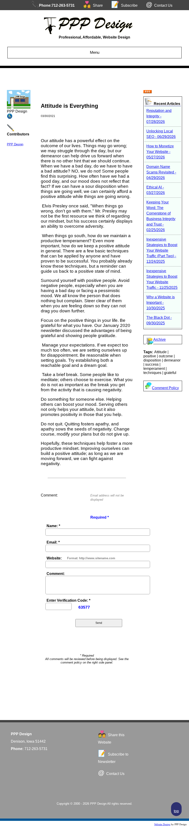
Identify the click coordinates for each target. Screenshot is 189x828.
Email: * (53, 542)
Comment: (56, 574)
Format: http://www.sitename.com (91, 558)
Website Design (162, 824)
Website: (54, 558)
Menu (94, 52)
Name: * (53, 526)
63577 (84, 607)
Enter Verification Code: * (68, 600)
